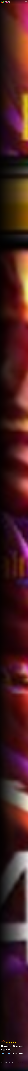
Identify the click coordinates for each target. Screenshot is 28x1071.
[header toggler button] (26, 2)
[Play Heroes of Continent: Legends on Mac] (14, 1058)
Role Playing (6, 1053)
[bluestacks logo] (5, 2)
